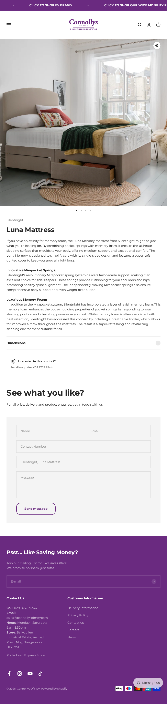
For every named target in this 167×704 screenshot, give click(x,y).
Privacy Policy (77, 615)
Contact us (75, 623)
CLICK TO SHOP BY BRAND (43, 5)
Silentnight (15, 220)
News (71, 637)
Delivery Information (83, 608)
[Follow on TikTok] (40, 673)
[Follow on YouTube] (30, 673)
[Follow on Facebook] (9, 673)
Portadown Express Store (26, 655)
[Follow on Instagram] (19, 673)
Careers (73, 630)
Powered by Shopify (54, 688)
